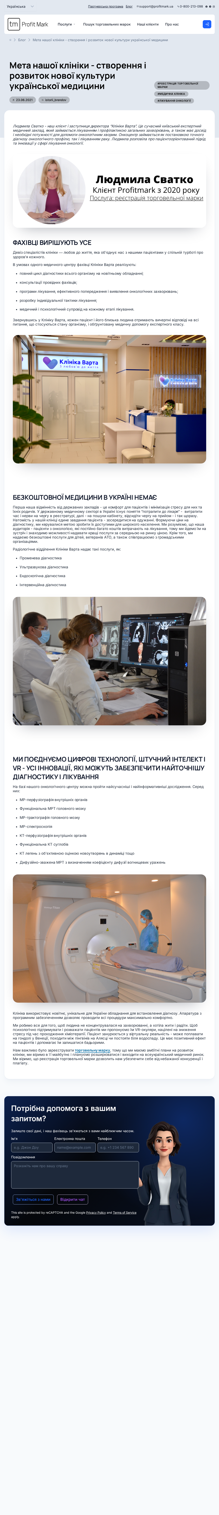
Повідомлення (23, 1157)
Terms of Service (124, 1212)
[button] (32, 6)
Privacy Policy (96, 1212)
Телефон (105, 1138)
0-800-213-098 (191, 6)
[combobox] (16, 6)
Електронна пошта (69, 1138)
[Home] (28, 24)
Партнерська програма (105, 6)
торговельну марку (92, 1050)
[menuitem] (106, 24)
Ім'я (14, 1138)
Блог (129, 6)
